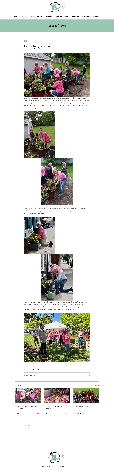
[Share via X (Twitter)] (29, 369)
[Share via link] (38, 369)
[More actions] (89, 41)
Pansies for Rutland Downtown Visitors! (27, 407)
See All (97, 385)
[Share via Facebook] (25, 369)
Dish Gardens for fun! (82, 406)
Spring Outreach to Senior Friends (54, 407)
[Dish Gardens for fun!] (86, 395)
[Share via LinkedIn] (33, 369)
